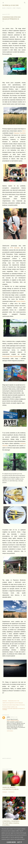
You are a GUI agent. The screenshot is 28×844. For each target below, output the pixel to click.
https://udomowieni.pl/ (13, 720)
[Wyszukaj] (25, 2)
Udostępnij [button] (4, 700)
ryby (16, 706)
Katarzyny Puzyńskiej (20, 133)
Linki (14, 8)
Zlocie (24, 131)
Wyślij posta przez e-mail (13, 700)
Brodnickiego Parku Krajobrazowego (12, 356)
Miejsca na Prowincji (20, 704)
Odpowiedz (10, 730)
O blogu (9, 8)
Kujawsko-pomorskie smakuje (8, 704)
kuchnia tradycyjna (18, 702)
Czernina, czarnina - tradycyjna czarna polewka (11, 823)
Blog (4, 8)
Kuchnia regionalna (10, 702)
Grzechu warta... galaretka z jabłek (10, 788)
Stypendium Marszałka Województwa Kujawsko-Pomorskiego (13, 709)
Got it (19, 842)
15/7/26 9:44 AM (14, 717)
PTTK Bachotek (14, 247)
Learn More (11, 842)
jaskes (8, 717)
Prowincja (4, 706)
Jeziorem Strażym (20, 301)
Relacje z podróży (11, 706)
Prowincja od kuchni (10, 5)
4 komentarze (11, 791)
